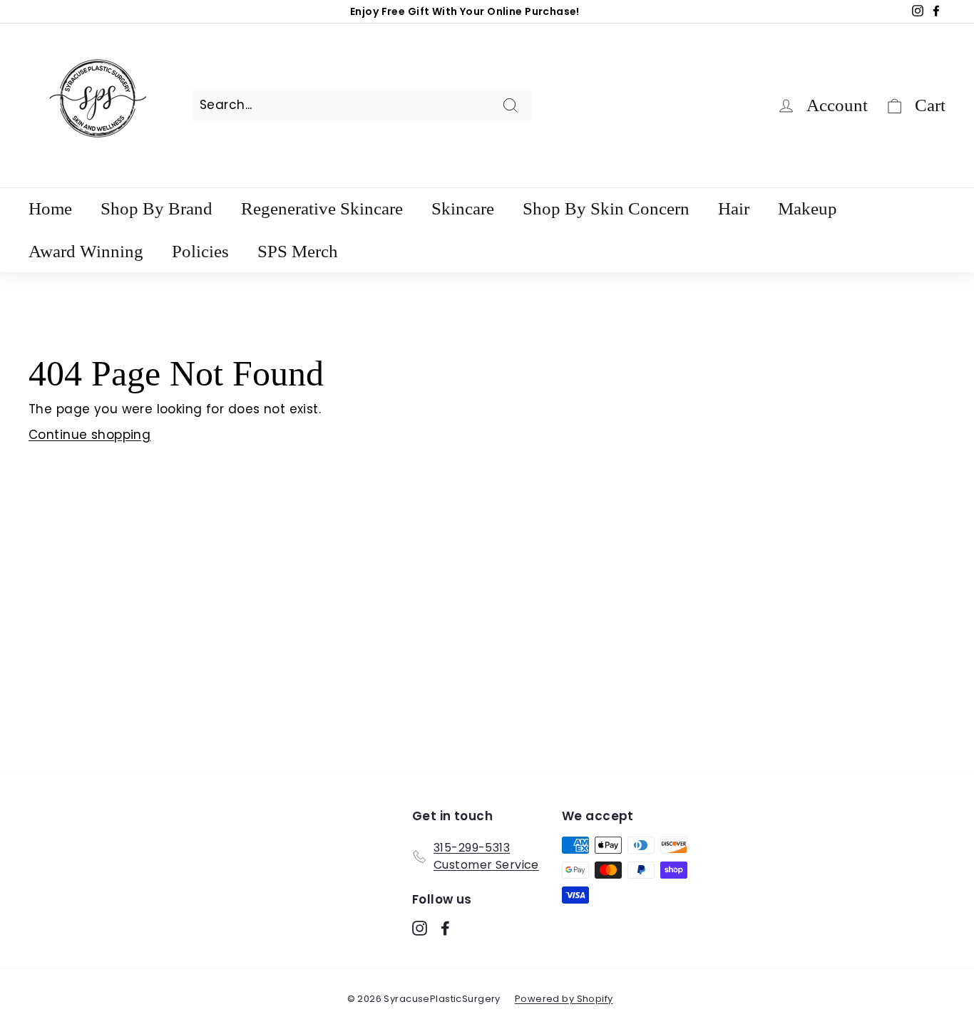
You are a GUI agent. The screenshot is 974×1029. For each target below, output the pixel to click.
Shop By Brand (156, 208)
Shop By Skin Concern (606, 208)
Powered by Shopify (564, 998)
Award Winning (86, 251)
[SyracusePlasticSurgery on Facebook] (445, 927)
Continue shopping (89, 434)
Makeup (807, 208)
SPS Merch (297, 251)
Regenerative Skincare (322, 208)
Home (50, 208)
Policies (200, 251)
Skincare (462, 208)
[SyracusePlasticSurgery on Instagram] (419, 927)
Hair (733, 208)
